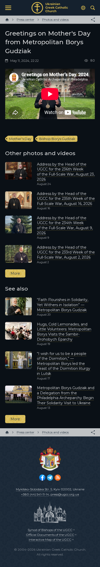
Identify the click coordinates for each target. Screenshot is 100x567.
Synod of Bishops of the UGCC (50, 530)
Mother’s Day (20, 139)
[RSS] (58, 478)
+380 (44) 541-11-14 (35, 494)
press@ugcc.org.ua (65, 494)
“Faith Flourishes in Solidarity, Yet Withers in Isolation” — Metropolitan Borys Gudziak (62, 304)
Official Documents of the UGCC (50, 535)
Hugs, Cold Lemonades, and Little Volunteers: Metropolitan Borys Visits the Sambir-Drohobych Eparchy (64, 332)
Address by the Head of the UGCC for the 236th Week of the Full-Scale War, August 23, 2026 (66, 172)
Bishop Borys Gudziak (57, 139)
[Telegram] (50, 478)
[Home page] (7, 20)
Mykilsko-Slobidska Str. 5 (34, 489)
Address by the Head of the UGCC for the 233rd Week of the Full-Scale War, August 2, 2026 (66, 252)
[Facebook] (42, 478)
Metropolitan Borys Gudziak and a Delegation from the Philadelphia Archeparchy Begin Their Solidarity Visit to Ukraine (65, 395)
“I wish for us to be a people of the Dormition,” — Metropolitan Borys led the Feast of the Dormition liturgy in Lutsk (63, 363)
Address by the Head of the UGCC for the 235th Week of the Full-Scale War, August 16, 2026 (66, 198)
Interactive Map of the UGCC (50, 539)
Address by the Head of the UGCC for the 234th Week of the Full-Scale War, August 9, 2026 (65, 225)
